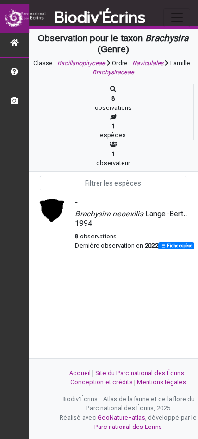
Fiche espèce (179, 246)
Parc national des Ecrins (128, 426)
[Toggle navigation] (176, 17)
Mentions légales (161, 382)
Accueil (80, 373)
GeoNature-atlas (121, 417)
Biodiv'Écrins (99, 17)
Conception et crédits (101, 382)
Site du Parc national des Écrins (139, 373)
